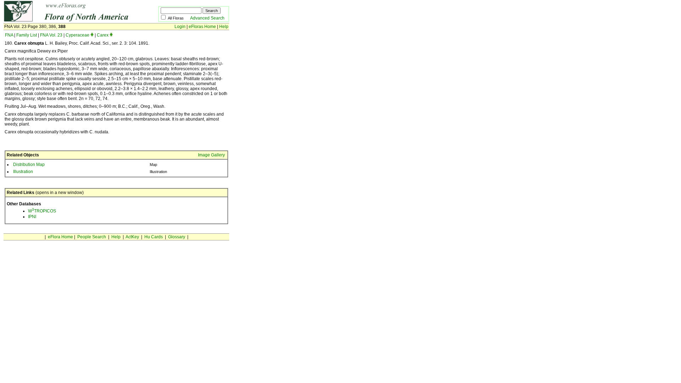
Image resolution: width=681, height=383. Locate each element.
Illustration (23, 171)
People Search (91, 236)
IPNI (32, 216)
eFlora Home (60, 236)
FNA (9, 35)
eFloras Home (202, 26)
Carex (103, 35)
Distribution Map (29, 164)
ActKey (132, 236)
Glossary (176, 236)
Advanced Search (207, 18)
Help (223, 26)
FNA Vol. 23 (51, 35)
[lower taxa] (92, 35)
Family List (26, 35)
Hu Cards (153, 236)
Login (180, 26)
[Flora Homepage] (70, 20)
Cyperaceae (77, 35)
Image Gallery (211, 154)
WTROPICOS (42, 211)
